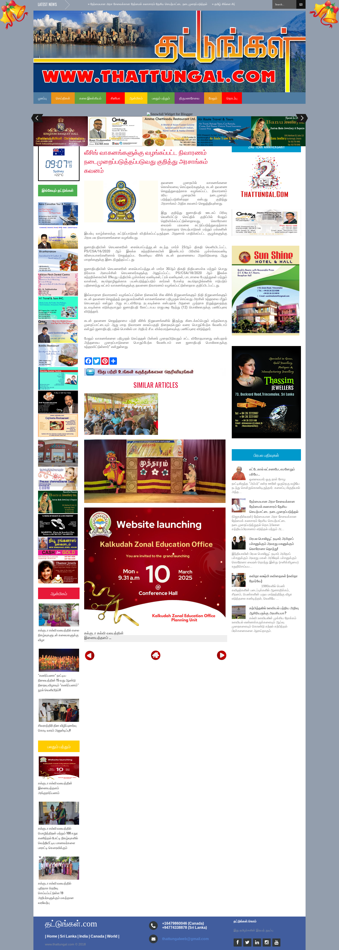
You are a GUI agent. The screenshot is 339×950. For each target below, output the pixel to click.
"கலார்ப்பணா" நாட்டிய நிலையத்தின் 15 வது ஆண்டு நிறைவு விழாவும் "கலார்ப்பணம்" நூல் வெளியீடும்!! (58, 682)
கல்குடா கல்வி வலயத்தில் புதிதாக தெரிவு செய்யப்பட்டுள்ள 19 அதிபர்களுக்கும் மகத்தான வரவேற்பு (56, 893)
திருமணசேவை (189, 98)
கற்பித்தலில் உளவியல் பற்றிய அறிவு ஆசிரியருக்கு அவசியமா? (274, 610)
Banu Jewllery (278, 138)
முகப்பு (42, 98)
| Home (51, 936)
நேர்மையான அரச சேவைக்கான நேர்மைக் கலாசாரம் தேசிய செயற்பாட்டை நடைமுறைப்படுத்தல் (273, 506)
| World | (112, 936)
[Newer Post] (89, 655)
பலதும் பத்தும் (161, 98)
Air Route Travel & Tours (224, 138)
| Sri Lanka (67, 936)
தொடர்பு (231, 98)
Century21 (115, 138)
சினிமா (115, 98)
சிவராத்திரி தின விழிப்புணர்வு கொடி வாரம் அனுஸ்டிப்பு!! (57, 727)
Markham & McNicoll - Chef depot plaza (61, 138)
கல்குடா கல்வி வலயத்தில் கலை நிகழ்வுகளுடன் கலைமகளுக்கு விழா (58, 634)
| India (82, 936)
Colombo (58, 171)
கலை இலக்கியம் (90, 98)
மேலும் (213, 98)
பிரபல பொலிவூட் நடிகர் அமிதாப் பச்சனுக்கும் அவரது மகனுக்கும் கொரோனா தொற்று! (271, 543)
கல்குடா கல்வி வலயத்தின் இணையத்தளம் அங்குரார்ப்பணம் (55, 787)
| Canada (96, 936)
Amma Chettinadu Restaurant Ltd (169, 138)
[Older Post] (221, 655)
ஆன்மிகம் (136, 98)
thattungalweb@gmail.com (185, 939)
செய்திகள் (63, 98)
